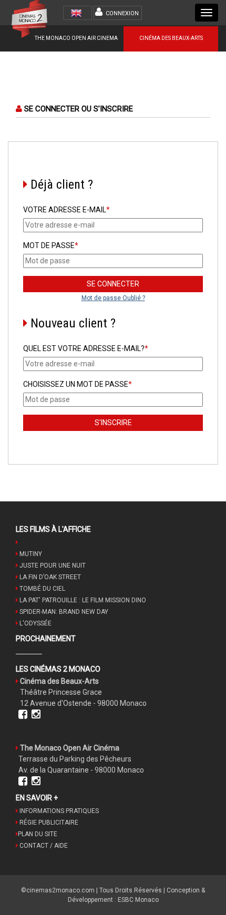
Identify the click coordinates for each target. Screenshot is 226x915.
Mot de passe (50, 245)
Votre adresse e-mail (66, 209)
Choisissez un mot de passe (77, 384)
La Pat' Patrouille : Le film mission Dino (82, 600)
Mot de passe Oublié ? (113, 298)
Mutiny (30, 554)
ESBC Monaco (138, 899)
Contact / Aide (43, 845)
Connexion (122, 13)
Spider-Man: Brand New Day (63, 611)
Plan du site (37, 834)
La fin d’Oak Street (49, 577)
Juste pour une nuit (52, 565)
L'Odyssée (35, 623)
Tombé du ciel (41, 588)
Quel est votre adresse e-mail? (85, 348)
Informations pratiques (58, 811)
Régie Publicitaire (48, 822)
